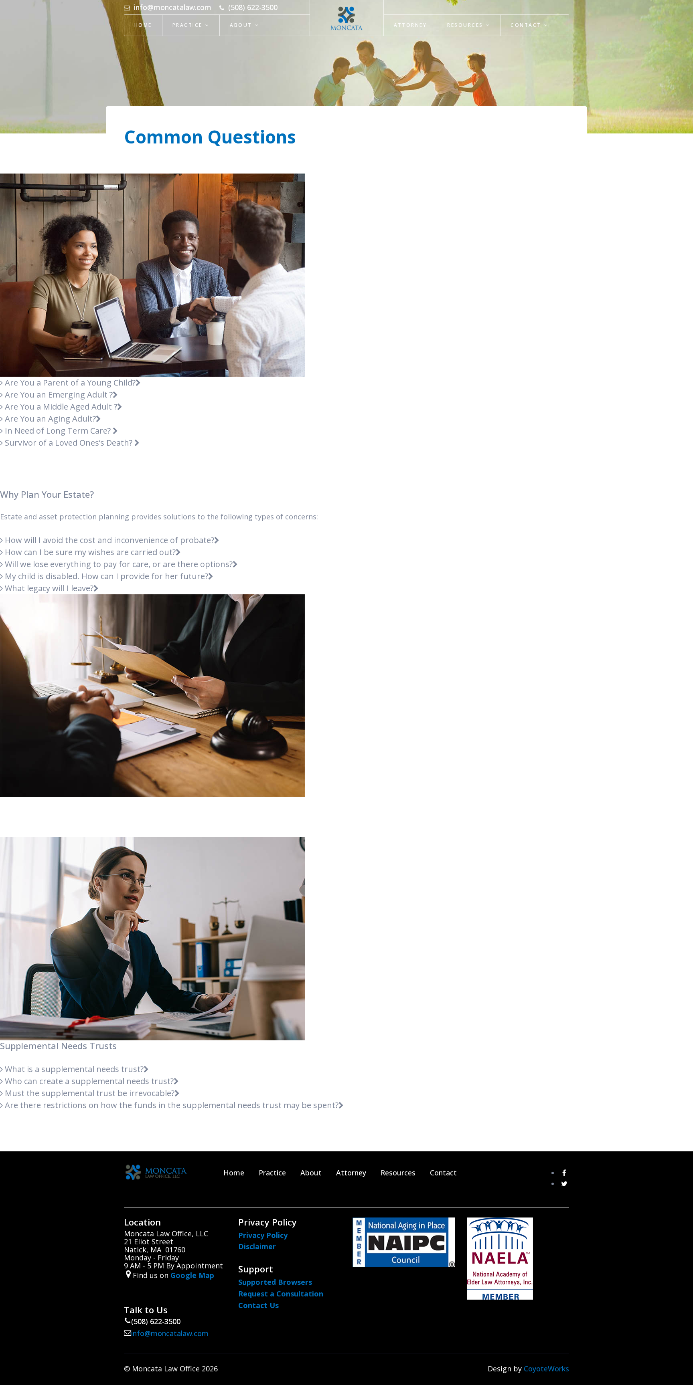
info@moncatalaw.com (170, 1333)
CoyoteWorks (546, 1368)
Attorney (410, 25)
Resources (465, 25)
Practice (187, 25)
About (241, 25)
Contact (526, 25)
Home (143, 25)
